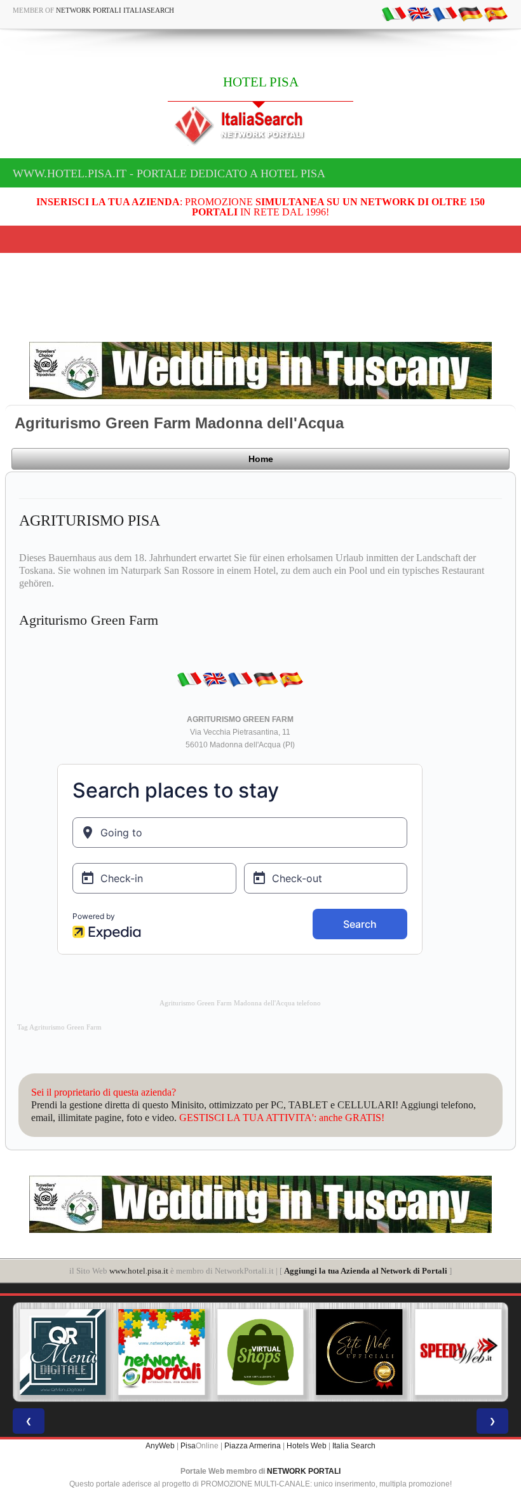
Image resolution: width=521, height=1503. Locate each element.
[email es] (495, 13)
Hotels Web (307, 1445)
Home (260, 459)
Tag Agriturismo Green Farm (59, 1027)
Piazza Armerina (252, 1445)
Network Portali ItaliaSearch (115, 10)
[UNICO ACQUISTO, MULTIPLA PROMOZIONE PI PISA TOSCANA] (162, 1352)
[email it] (394, 13)
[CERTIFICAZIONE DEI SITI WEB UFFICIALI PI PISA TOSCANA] (359, 1352)
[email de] (470, 13)
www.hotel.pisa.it (138, 1270)
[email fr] (444, 13)
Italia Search (354, 1445)
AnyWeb (160, 1445)
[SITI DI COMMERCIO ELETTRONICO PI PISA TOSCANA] (260, 1352)
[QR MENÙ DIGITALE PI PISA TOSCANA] (63, 1352)
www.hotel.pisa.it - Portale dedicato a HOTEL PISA (169, 173)
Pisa (188, 1445)
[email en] (419, 13)
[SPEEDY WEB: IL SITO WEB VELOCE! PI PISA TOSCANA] (458, 1352)
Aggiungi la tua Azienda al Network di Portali (365, 1270)
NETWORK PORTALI (304, 1471)
